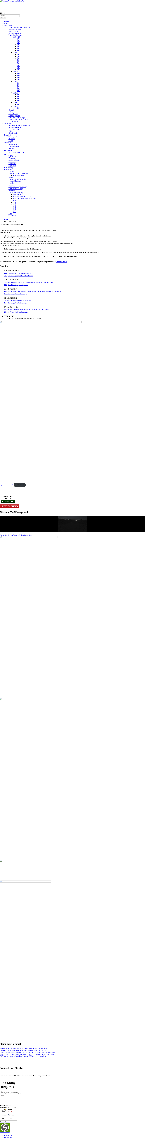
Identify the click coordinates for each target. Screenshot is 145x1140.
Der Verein (8, 169)
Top (16, 294)
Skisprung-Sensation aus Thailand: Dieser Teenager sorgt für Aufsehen (23, 1048)
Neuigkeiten (12, 144)
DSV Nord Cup (12, 312)
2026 (18, 39)
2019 (18, 54)
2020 (18, 50)
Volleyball (7, 143)
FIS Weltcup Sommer (26, 276)
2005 (18, 79)
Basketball (7, 135)
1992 (18, 87)
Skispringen (8, 25)
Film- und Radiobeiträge (16, 118)
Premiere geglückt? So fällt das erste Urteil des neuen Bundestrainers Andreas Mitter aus (29, 1052)
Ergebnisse (12, 166)
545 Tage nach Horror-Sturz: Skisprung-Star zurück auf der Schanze (23, 1050)
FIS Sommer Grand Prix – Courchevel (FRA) (19, 273)
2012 (18, 66)
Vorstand (11, 171)
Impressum (8, 1137)
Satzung (11, 177)
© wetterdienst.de (5, 1121)
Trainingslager (23, 285)
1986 (18, 100)
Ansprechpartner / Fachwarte (18, 173)
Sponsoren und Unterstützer (17, 179)
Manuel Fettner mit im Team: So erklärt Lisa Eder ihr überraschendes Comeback (27, 1054)
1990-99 (15, 81)
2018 (18, 56)
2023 (18, 45)
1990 (18, 91)
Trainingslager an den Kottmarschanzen (17, 300)
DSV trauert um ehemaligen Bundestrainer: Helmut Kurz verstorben (23, 1056)
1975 (18, 104)
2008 (18, 75)
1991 (18, 89)
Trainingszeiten (13, 137)
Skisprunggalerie (14, 116)
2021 (18, 48)
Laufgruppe (8, 150)
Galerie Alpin (13, 133)
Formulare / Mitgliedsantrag (17, 187)
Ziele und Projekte (14, 181)
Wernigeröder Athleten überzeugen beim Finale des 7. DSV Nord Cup (27, 309)
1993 (18, 85)
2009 (18, 73)
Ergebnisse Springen (15, 35)
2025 (18, 41)
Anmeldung (12, 162)
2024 (18, 43)
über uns (11, 148)
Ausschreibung (13, 31)
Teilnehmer (12, 164)
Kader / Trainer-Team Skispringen (19, 27)
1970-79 (15, 102)
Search (2, 13)
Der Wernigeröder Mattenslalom (19, 125)
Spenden (11, 183)
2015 (18, 62)
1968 (18, 108)
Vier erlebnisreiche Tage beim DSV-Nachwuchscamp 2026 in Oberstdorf (28, 282)
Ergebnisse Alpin (14, 129)
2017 (18, 58)
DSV (5, 285)
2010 (18, 70)
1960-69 (15, 106)
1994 (18, 83)
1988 (18, 96)
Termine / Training (14, 29)
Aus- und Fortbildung (15, 192)
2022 (18, 46)
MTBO (6, 154)
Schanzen (11, 112)
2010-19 (15, 52)
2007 (18, 77)
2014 (18, 64)
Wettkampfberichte (14, 33)
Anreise (11, 185)
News (6, 23)
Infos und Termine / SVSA (22, 196)
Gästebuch (12, 216)
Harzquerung (8, 167)
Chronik (11, 110)
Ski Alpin (7, 123)
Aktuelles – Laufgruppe (16, 152)
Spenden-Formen (61, 262)
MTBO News (13, 156)
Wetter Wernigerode (5, 1105)
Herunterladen (20, 485)
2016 (18, 60)
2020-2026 (16, 37)
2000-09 (15, 71)
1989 (18, 95)
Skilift (10, 131)
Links (10, 214)
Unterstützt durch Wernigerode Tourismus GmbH (16, 535)
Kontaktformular (18, 175)
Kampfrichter (17, 194)
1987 (18, 98)
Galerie (10, 141)
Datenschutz (8, 1135)
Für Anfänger (13, 114)
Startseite (7, 22)
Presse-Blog (12, 200)
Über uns (11, 139)
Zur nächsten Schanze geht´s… (18, 119)
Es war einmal (13, 121)
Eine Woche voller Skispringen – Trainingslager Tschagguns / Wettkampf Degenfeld (32, 291)
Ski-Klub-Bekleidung (15, 189)
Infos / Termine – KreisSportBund (24, 198)
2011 (18, 68)
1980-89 (15, 93)
